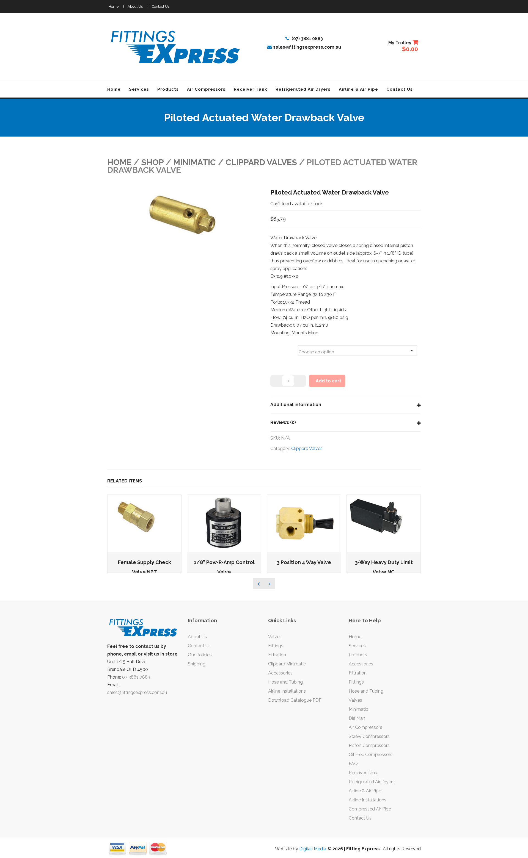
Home (114, 6)
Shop (152, 162)
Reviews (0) (283, 422)
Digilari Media (312, 848)
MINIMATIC (194, 162)
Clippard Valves (261, 162)
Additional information (295, 404)
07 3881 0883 (136, 677)
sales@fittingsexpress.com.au (307, 47)
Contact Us (160, 6)
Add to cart (328, 381)
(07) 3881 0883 (306, 38)
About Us (135, 6)
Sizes (277, 347)
